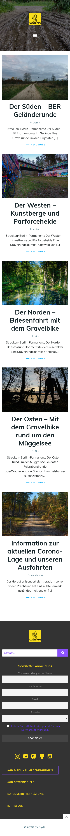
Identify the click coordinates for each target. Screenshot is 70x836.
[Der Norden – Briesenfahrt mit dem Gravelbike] (35, 283)
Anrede (35, 712)
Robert (37, 229)
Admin (36, 122)
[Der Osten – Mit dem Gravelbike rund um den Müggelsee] (35, 389)
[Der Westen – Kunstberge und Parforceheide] (35, 176)
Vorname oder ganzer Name (35, 673)
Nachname (35, 686)
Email (35, 699)
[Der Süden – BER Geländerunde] (35, 77)
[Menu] (35, 36)
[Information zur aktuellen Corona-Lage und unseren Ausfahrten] (35, 514)
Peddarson (37, 575)
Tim (37, 336)
